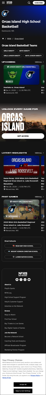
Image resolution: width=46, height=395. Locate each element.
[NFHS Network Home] (9, 2)
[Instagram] (25, 279)
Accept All (23, 385)
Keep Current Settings (23, 391)
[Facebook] (17, 279)
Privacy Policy (35, 375)
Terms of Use (6, 378)
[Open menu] (3, 3)
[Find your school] (29, 3)
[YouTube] (29, 279)
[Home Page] (3, 38)
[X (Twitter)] (21, 279)
